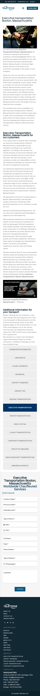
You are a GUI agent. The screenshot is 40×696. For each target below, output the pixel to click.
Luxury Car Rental (20, 366)
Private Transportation (20, 416)
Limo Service (20, 358)
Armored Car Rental (20, 466)
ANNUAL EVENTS (8, 618)
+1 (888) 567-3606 (13, 684)
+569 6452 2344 (12, 682)
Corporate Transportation (20, 441)
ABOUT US (6, 611)
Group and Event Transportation (20, 457)
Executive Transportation (20, 408)
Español (32, 1)
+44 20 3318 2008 (15, 687)
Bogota (6, 630)
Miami (5, 642)
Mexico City (7, 640)
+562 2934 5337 (11, 1)
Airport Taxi (20, 391)
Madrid (5, 638)
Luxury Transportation (20, 432)
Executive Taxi (20, 424)
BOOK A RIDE (32, 8)
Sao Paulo (7, 650)
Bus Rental (20, 374)
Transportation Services (20, 349)
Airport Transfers (20, 383)
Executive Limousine (20, 449)
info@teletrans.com (23, 1)
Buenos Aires (8, 633)
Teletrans (20, 302)
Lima (4, 635)
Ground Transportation (20, 399)
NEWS (5, 613)
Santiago (6, 647)
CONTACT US (7, 616)
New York (6, 645)
